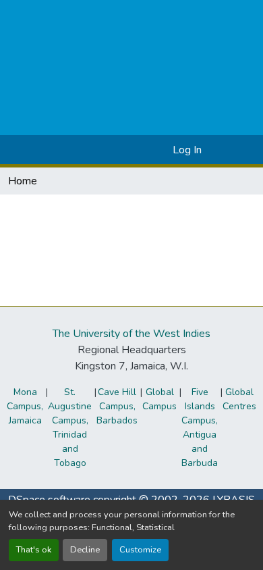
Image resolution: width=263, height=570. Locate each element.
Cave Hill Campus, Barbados (117, 406)
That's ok (33, 550)
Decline (85, 550)
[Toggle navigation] (234, 150)
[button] (140, 150)
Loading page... (43, 213)
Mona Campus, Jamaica (25, 406)
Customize (140, 550)
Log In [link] (187, 149)
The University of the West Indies (131, 333)
